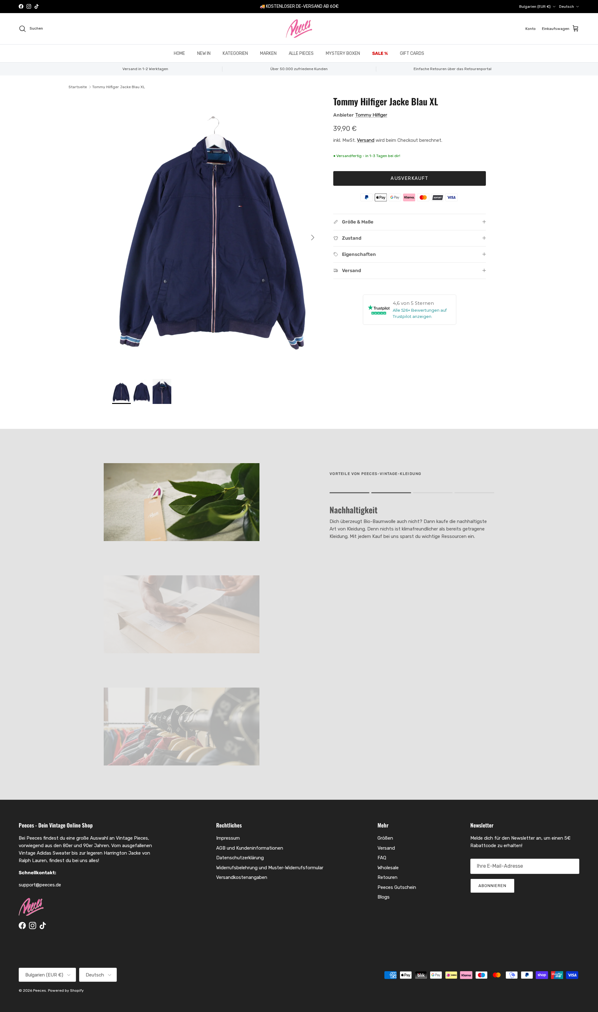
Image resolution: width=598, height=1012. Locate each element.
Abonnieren (492, 885)
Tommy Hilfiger (371, 115)
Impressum (228, 838)
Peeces (39, 990)
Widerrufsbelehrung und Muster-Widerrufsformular (269, 868)
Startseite (78, 87)
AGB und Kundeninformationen (249, 848)
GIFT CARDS (412, 53)
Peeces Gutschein (396, 887)
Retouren (387, 877)
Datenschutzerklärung (240, 858)
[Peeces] (299, 28)
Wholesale (388, 868)
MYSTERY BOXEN (343, 53)
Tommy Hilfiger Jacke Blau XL (118, 87)
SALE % (380, 53)
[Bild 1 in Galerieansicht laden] (216, 234)
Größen (385, 838)
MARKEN (268, 53)
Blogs (383, 897)
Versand (365, 140)
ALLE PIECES (301, 53)
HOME (179, 53)
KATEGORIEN (235, 53)
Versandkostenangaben (241, 877)
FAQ (381, 858)
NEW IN (204, 53)
